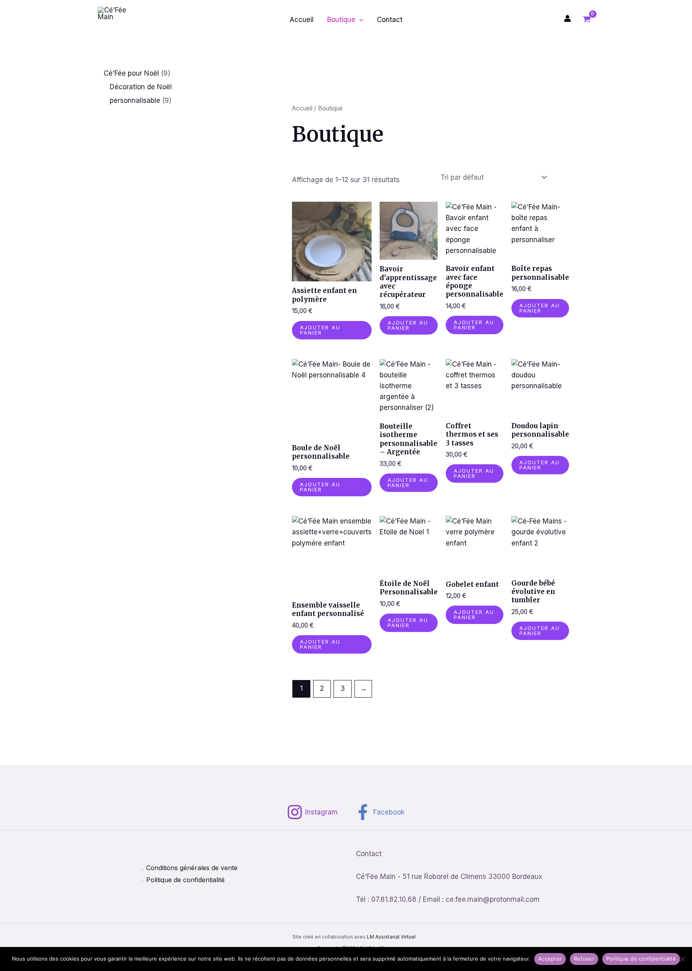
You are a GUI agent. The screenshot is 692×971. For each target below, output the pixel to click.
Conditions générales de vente (191, 868)
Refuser (584, 958)
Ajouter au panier (320, 330)
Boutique (341, 20)
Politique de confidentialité (185, 880)
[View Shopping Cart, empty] (586, 19)
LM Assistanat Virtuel (391, 937)
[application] (359, 20)
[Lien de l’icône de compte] (567, 18)
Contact (389, 20)
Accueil (302, 20)
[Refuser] (682, 959)
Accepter (550, 958)
